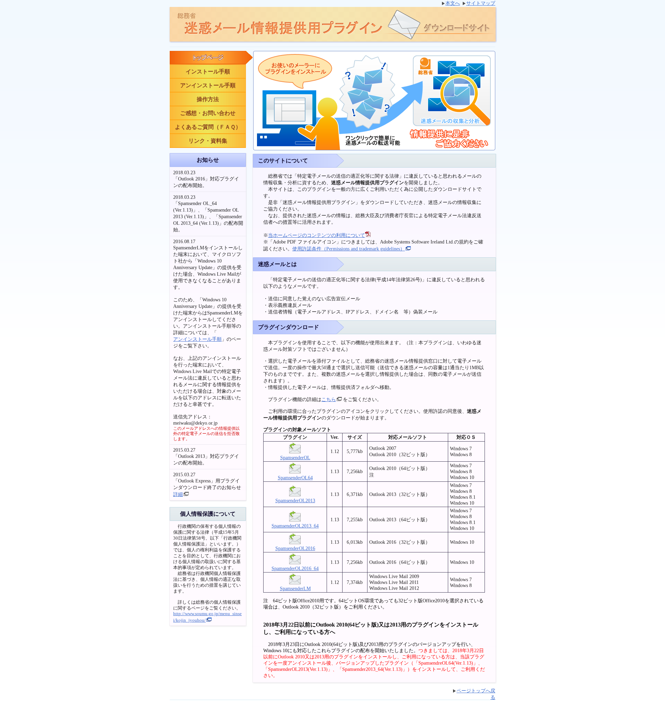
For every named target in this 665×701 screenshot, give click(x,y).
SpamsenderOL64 (295, 477)
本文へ (452, 3)
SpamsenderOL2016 (295, 548)
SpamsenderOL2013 (295, 500)
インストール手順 (208, 71)
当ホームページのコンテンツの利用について (316, 235)
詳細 (178, 494)
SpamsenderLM (295, 588)
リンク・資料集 (207, 141)
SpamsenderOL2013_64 (295, 526)
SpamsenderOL (295, 457)
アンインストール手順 (208, 85)
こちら (328, 399)
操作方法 (208, 99)
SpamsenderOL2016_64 (295, 568)
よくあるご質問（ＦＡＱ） (208, 127)
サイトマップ (480, 3)
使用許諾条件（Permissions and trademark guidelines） (348, 248)
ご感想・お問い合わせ (208, 113)
